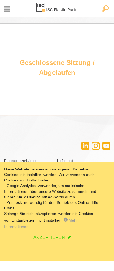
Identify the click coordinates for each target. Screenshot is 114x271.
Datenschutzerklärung (20, 161)
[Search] (105, 9)
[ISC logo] (57, 8)
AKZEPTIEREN (49, 237)
